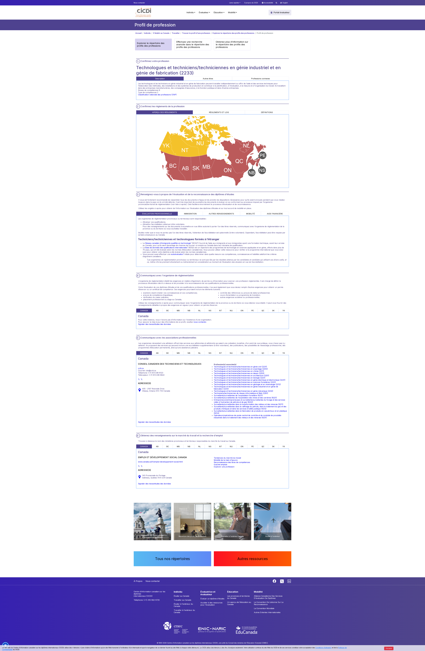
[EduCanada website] (247, 630)
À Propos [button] (138, 581)
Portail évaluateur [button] (281, 12)
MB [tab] (178, 310)
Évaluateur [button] (203, 12)
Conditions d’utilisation (323, 648)
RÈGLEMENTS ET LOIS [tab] (219, 112)
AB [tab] (157, 310)
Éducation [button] (218, 12)
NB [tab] (189, 310)
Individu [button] (190, 12)
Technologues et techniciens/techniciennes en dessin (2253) (239, 373)
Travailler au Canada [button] (182, 600)
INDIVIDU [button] (178, 591)
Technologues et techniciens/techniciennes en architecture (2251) (241, 375)
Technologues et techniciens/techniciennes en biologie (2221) (239, 378)
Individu (147, 33)
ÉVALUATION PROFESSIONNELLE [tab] (157, 214)
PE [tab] (252, 310)
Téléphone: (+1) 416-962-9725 (147, 600)
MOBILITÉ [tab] (250, 214)
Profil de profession (265, 33)
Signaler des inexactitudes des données (154, 324)
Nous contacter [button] (139, 3)
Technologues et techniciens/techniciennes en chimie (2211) (239, 371)
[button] (143, 12)
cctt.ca (141, 368)
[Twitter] (282, 581)
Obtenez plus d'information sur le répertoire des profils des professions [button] (232, 44)
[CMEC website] (179, 630)
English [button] (285, 3)
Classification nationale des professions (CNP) (157, 95)
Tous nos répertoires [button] (172, 559)
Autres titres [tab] (208, 78)
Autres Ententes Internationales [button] (267, 612)
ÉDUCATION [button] (232, 591)
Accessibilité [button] (268, 3)
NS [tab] (210, 310)
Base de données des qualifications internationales (166, 247)
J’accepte (389, 648)
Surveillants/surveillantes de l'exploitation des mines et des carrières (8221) (245, 398)
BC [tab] (167, 310)
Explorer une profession (224, 467)
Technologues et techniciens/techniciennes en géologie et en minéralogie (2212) (247, 384)
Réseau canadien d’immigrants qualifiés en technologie (168, 243)
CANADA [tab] (144, 310)
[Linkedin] (289, 581)
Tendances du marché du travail (227, 458)
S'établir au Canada (161, 33)
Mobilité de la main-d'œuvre (226, 460)
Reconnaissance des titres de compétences (232, 462)
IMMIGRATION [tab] (190, 214)
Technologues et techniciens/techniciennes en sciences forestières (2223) (245, 382)
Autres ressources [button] (252, 559)
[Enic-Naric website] (212, 630)
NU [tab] (231, 310)
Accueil (138, 33)
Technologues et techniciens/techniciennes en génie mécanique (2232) (243, 391)
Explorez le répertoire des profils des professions (233, 33)
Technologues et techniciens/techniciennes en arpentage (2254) (241, 369)
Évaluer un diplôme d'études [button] (212, 599)
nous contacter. (200, 322)
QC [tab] (263, 310)
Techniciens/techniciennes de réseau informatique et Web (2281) (241, 393)
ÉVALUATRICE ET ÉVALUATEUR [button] (207, 593)
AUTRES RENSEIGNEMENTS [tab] (221, 214)
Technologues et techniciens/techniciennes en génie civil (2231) (240, 367)
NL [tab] (199, 310)
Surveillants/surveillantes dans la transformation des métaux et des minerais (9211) (248, 404)
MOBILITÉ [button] (258, 591)
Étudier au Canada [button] (181, 596)
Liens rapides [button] (234, 3)
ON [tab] (242, 310)
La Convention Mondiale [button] (264, 608)
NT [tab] (220, 310)
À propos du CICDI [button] (251, 3)
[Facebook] (274, 581)
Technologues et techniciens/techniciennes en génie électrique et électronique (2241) (249, 380)
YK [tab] (283, 310)
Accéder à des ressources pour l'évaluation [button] (211, 604)
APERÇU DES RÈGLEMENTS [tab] (164, 112)
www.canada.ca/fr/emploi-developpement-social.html (160, 462)
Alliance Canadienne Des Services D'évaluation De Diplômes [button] (268, 597)
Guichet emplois (220, 464)
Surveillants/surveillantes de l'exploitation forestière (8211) (238, 395)
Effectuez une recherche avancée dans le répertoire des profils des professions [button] (192, 44)
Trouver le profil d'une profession (196, 33)
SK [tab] (273, 310)
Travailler (176, 33)
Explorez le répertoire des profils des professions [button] (150, 44)
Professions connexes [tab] (260, 78)
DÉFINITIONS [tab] (267, 112)
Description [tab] (160, 78)
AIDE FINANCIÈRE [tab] (275, 214)
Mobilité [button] (231, 12)
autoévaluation (177, 254)
